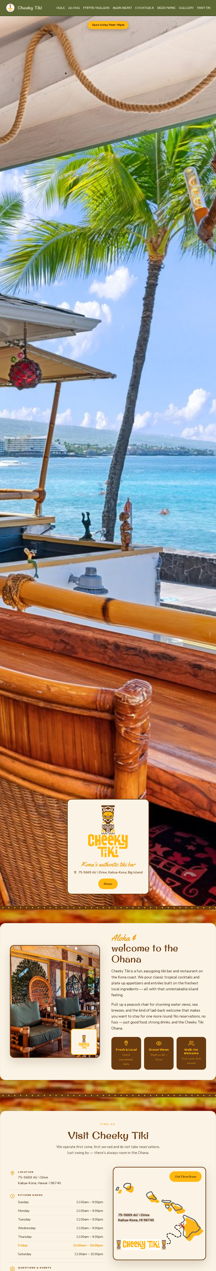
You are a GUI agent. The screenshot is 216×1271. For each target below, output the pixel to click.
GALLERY (186, 8)
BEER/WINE (166, 8)
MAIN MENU (122, 8)
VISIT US (204, 8)
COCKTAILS (144, 8)
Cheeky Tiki (30, 7)
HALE (61, 8)
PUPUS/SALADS (96, 8)
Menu (108, 884)
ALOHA (74, 8)
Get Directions (185, 1176)
